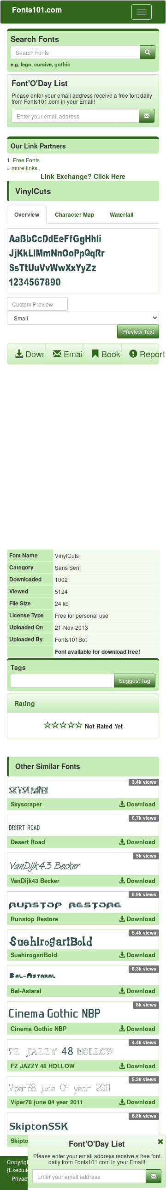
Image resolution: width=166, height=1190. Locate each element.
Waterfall (121, 215)
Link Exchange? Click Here (83, 176)
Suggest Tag (134, 680)
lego (26, 64)
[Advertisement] (83, 452)
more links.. (26, 168)
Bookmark (110, 354)
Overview (26, 215)
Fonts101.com (37, 9)
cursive (43, 64)
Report (148, 354)
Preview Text (138, 331)
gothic (62, 64)
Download (34, 354)
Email (72, 354)
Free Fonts (26, 160)
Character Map (74, 215)
